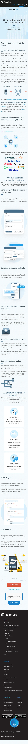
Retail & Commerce (8, 664)
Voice (17, 9)
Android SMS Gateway (10, 641)
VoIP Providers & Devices (11, 651)
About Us (20, 700)
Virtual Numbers (9, 643)
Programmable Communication (11, 625)
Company (20, 702)
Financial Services (8, 687)
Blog (19, 705)
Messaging (12, 9)
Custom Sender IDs (10, 646)
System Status (7, 705)
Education (6, 674)
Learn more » (4, 549)
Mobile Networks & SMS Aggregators (13, 690)
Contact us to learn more (7, 131)
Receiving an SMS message (14, 99)
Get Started (21, 4)
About (19, 697)
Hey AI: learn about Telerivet (7, 736)
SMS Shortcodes (9, 649)
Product (6, 620)
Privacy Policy (7, 707)
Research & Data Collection (10, 677)
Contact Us (20, 707)
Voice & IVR (8, 633)
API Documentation (8, 702)
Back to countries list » (14, 589)
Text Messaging (9, 630)
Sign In (15, 4)
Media (5, 671)
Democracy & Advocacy (9, 682)
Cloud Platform (7, 622)
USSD (6, 638)
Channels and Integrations (10, 628)
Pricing (5, 654)
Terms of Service (8, 710)
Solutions (6, 661)
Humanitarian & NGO (9, 666)
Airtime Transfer (9, 635)
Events (5, 685)
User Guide (6, 700)
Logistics (6, 679)
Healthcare (6, 669)
